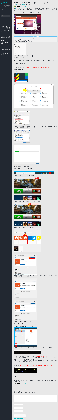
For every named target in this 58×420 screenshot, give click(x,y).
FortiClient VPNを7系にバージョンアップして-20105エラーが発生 (5, 34)
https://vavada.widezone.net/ (5, 46)
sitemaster (17, 4)
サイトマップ (3, 11)
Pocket (25, 6)
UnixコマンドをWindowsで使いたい (20, 8)
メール (15, 406)
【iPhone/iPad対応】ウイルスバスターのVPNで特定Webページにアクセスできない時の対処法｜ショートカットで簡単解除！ (5, 23)
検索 (9, 16)
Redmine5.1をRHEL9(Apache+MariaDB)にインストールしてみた (5, 51)
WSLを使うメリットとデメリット (19, 46)
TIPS (30, 4)
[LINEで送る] (15, 6)
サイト (15, 409)
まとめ (15, 53)
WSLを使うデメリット (18, 48)
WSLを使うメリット (18, 47)
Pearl (6, 43)
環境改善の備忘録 (5, 3)
